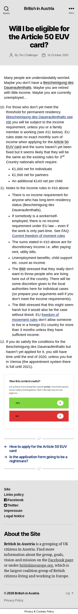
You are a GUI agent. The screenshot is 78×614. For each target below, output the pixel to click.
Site (7, 489)
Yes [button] (38, 403)
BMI (22, 269)
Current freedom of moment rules (38, 236)
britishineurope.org (36, 565)
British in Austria (39, 8)
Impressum (13, 511)
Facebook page (60, 560)
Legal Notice (14, 516)
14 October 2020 (57, 55)
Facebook (16, 500)
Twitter (13, 505)
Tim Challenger (28, 55)
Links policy (14, 495)
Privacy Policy (13, 600)
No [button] (38, 416)
